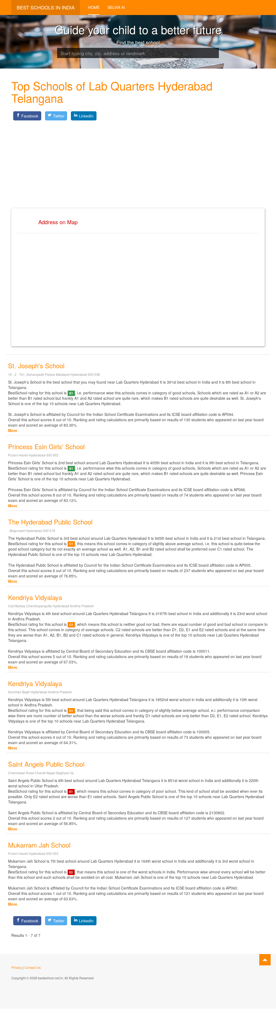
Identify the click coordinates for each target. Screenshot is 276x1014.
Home (93, 7)
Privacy (16, 967)
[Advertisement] (138, 160)
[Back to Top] (265, 959)
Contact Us (33, 967)
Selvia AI (116, 7)
